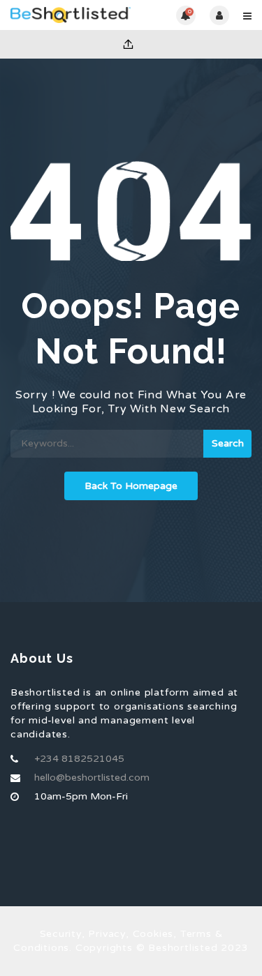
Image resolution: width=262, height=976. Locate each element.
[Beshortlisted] (70, 15)
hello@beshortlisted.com (92, 777)
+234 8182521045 (79, 759)
